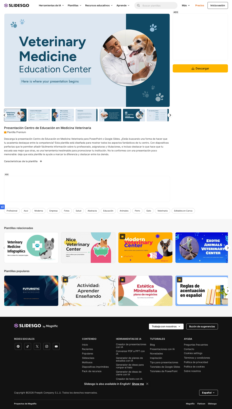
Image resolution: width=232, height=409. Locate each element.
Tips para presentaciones (164, 362)
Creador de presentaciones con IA (131, 345)
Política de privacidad (196, 362)
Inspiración (156, 358)
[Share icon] (164, 19)
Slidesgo (212, 403)
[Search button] (138, 5)
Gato (148, 210)
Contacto (189, 349)
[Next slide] (165, 60)
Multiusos (87, 362)
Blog (152, 344)
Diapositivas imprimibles (95, 366)
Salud (78, 210)
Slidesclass (88, 358)
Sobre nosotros (192, 371)
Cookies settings (193, 353)
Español (207, 392)
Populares (87, 353)
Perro (137, 210)
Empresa (53, 210)
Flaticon (201, 403)
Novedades (156, 353)
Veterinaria (162, 210)
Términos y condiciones (197, 357)
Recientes (87, 349)
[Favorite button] (155, 19)
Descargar (202, 68)
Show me (138, 383)
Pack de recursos (91, 371)
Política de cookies (194, 366)
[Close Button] (147, 384)
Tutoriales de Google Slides (165, 366)
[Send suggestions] (2, 206)
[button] (170, 115)
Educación (108, 210)
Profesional (12, 210)
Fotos (66, 210)
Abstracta (92, 210)
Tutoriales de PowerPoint (163, 371)
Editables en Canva (183, 210)
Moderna (38, 210)
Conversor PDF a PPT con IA (130, 352)
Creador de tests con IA (129, 379)
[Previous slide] (4, 248)
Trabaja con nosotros (164, 326)
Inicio (85, 344)
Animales (124, 210)
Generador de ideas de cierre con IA (128, 373)
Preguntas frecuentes (196, 344)
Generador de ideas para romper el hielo (130, 366)
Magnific (190, 403)
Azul (26, 210)
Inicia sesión (217, 5)
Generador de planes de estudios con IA (129, 359)
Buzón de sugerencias (202, 326)
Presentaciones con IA (162, 349)
